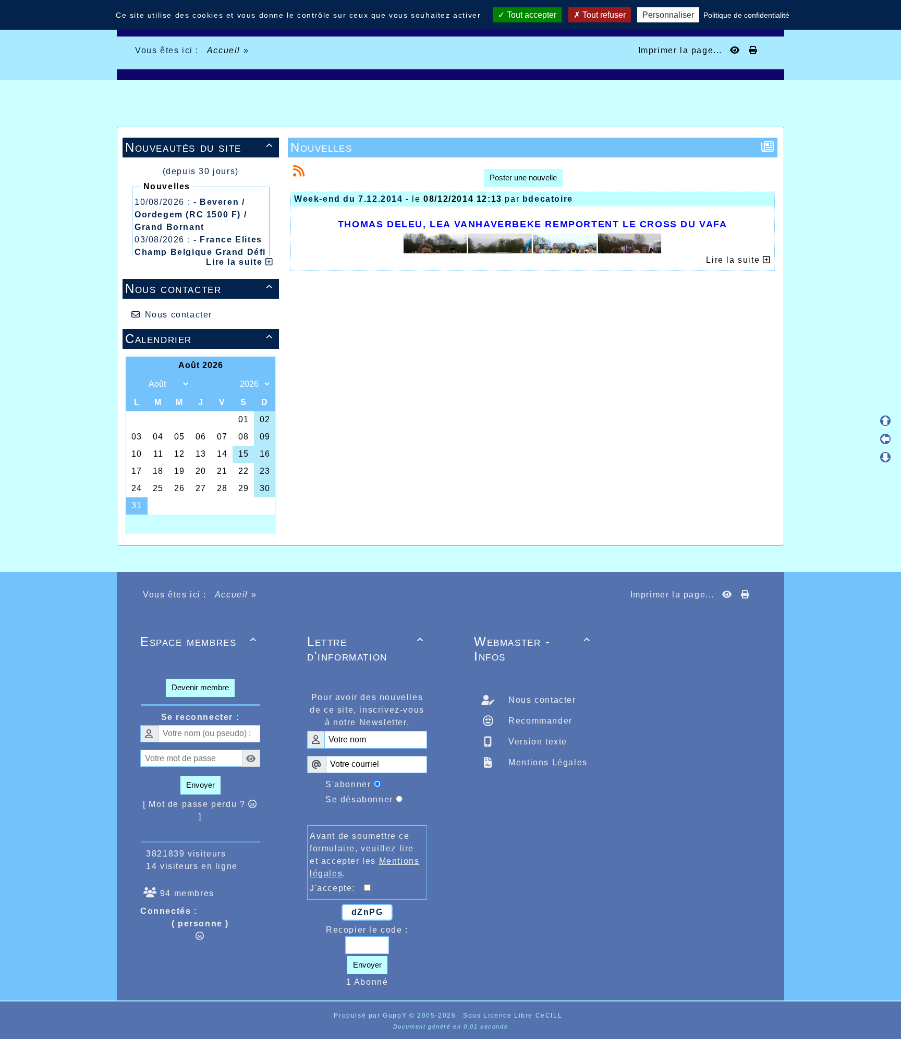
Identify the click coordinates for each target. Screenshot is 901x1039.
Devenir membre (200, 687)
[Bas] (885, 457)
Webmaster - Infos (532, 648)
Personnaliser (668, 14)
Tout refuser (603, 14)
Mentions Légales (547, 762)
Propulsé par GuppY (371, 1015)
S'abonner (348, 784)
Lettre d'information (365, 648)
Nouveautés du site (199, 147)
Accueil (223, 50)
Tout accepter (530, 14)
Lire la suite (235, 262)
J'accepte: (337, 888)
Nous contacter (199, 289)
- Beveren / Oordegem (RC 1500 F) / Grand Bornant (191, 214)
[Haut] (885, 420)
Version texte (536, 741)
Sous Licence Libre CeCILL (514, 1015)
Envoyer (200, 784)
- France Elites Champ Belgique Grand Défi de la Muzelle (200, 252)
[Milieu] (885, 439)
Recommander (539, 720)
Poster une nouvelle (523, 177)
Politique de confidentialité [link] (746, 15)
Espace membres (198, 641)
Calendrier (199, 339)
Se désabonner (359, 799)
